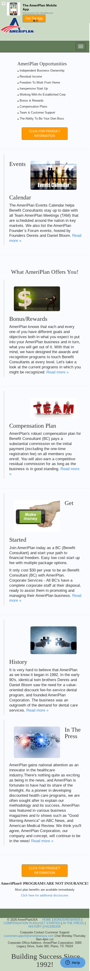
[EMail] (34, 20)
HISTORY (35, 926)
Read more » (57, 372)
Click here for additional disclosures (45, 895)
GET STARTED (49, 923)
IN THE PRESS (73, 923)
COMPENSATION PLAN (20, 923)
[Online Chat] (37, 20)
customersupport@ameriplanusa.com (29, 936)
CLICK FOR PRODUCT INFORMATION (44, 133)
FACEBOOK (52, 926)
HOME (46, 919)
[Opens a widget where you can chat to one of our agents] (72, 963)
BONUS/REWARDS (67, 919)
